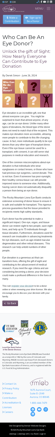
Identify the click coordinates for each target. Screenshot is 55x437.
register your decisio (21, 286)
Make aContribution (12, 19)
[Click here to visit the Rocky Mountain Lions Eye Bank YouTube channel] (44, 2)
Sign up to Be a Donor (34, 19)
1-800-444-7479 (38, 402)
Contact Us (10, 383)
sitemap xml (23, 433)
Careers (8, 412)
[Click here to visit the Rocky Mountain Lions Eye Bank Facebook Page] (33, 409)
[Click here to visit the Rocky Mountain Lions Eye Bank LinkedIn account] (51, 2)
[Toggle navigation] (48, 8)
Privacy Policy (11, 388)
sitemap (12, 433)
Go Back (11, 303)
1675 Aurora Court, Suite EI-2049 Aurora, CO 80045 (40, 393)
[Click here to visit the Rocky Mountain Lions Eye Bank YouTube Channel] (39, 409)
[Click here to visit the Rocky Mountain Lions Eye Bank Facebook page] (42, 2)
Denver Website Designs (35, 425)
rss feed (34, 433)
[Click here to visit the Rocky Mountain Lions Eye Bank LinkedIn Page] (33, 413)
